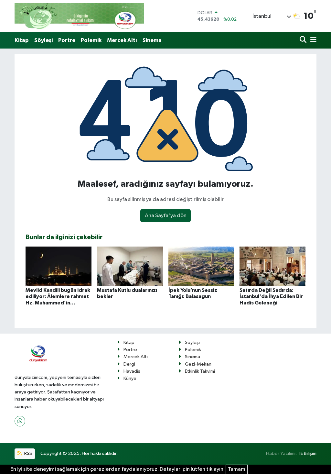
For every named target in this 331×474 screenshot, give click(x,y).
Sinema (152, 40)
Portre (66, 40)
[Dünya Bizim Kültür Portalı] (79, 16)
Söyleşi (43, 40)
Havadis (131, 371)
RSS (27, 453)
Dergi (129, 364)
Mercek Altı (122, 40)
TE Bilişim (307, 453)
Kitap (22, 40)
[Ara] (304, 40)
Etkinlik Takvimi (200, 371)
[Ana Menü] (312, 40)
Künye (129, 378)
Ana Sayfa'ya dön (166, 215)
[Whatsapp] (20, 421)
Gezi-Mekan (198, 364)
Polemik (91, 40)
